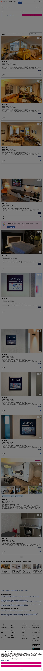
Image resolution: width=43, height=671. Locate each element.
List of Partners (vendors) (5, 660)
